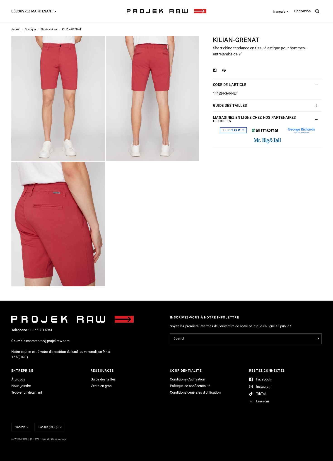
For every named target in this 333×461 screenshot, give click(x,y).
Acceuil (15, 29)
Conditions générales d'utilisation (195, 392)
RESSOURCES (102, 370)
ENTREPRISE (22, 370)
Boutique (30, 29)
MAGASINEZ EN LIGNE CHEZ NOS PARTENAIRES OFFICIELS (254, 119)
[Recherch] (317, 11)
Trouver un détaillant (26, 392)
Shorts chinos (49, 29)
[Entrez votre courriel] (317, 338)
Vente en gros (101, 386)
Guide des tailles (103, 379)
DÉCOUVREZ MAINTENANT (32, 11)
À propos (18, 379)
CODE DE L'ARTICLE (229, 85)
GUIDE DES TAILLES (230, 105)
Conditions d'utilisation (187, 379)
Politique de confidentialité (190, 386)
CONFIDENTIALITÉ (186, 370)
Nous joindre (21, 386)
